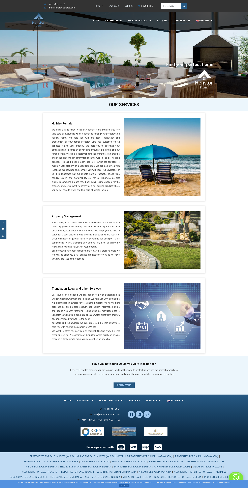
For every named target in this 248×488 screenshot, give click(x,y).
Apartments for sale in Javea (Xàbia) (52, 456)
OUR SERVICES (182, 20)
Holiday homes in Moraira (66, 477)
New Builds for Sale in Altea (129, 461)
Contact (128, 5)
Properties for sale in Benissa (132, 466)
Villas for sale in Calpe (207, 466)
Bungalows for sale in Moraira (29, 477)
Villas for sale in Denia (137, 477)
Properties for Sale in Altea (166, 461)
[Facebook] (131, 414)
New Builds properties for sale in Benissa (85, 466)
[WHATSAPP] (3, 235)
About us (114, 5)
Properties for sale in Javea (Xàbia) (196, 456)
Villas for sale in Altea (95, 461)
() (152, 5)
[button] (124, 385)
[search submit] (184, 6)
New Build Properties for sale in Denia (177, 477)
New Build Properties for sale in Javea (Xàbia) (144, 456)
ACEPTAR (124, 486)
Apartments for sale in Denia (102, 477)
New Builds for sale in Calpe (39, 471)
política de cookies (190, 482)
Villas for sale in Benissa (41, 466)
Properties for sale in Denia (221, 477)
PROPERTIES (111, 20)
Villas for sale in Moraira (155, 471)
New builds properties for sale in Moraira (200, 471)
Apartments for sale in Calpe (172, 466)
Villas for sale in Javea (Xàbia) (95, 456)
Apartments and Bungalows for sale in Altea (50, 461)
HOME (96, 20)
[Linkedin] (139, 414)
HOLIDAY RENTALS (138, 20)
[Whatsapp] (147, 414)
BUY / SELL (163, 20)
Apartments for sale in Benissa (205, 461)
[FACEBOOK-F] (3, 223)
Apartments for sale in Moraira (116, 471)
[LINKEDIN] (3, 229)
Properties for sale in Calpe (77, 471)
